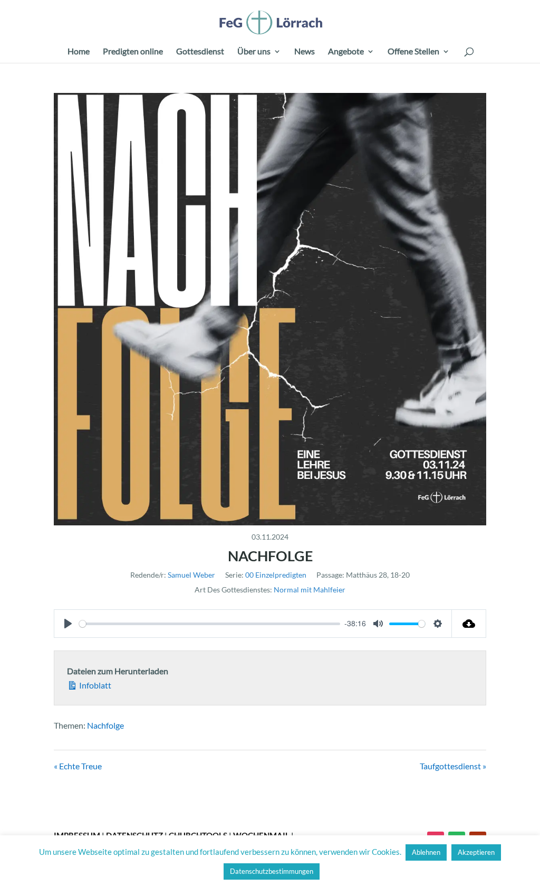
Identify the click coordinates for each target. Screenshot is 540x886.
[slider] (209, 624)
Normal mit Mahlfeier (309, 589)
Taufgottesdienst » (453, 766)
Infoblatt (94, 685)
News (304, 52)
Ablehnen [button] (426, 852)
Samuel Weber (191, 574)
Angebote (346, 52)
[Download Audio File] (469, 623)
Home (79, 52)
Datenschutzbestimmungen (271, 871)
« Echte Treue (78, 766)
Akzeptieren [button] (476, 852)
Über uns (254, 52)
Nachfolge (105, 725)
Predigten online (133, 52)
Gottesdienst (200, 52)
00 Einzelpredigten (275, 574)
